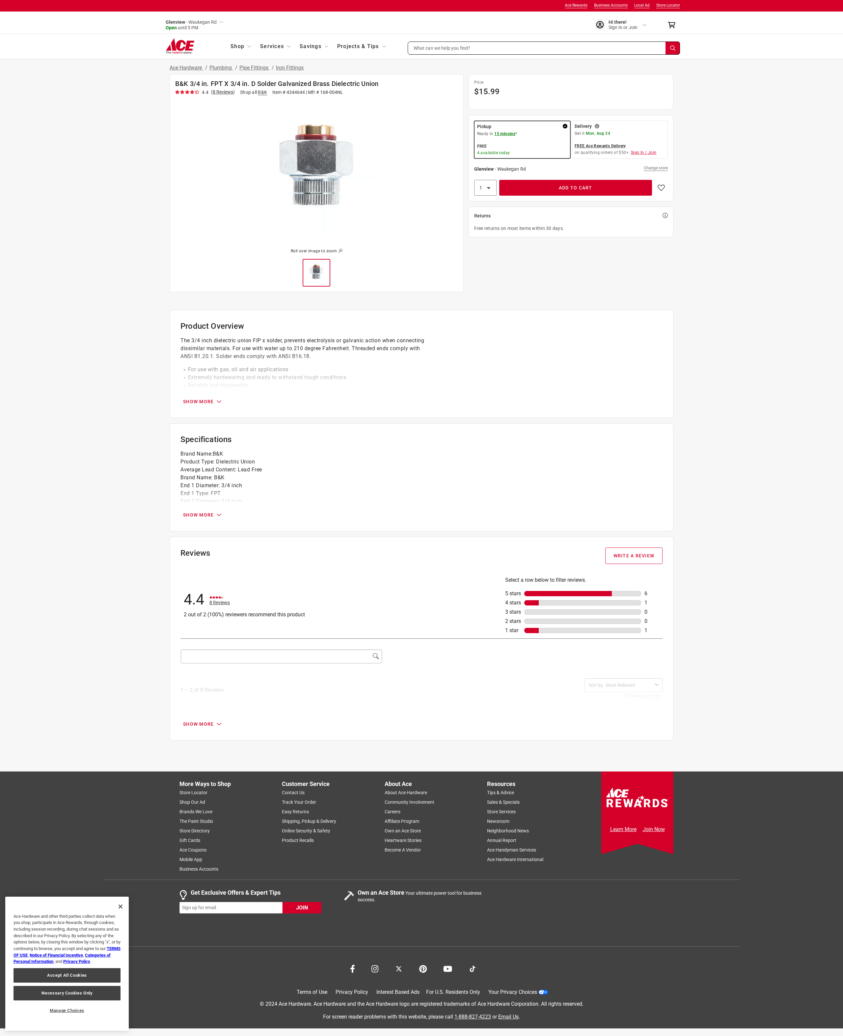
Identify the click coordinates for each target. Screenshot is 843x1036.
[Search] (673, 48)
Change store (656, 168)
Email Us (508, 1016)
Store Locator (668, 5)
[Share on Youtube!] (447, 968)
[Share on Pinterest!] (423, 968)
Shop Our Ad (192, 802)
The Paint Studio (196, 821)
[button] (544, 48)
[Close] (120, 906)
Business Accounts (611, 5)
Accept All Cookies (67, 975)
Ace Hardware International (515, 859)
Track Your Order (299, 802)
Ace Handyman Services (511, 850)
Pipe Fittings (254, 68)
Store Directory (194, 830)
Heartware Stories (403, 840)
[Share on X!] (399, 968)
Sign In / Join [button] (644, 152)
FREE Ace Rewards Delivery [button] (600, 146)
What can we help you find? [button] (442, 47)
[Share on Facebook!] (352, 968)
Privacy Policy (352, 992)
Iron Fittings (290, 68)
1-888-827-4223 (472, 1016)
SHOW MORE (198, 401)
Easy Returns (295, 811)
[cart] (673, 25)
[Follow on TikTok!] (472, 968)
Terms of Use (312, 992)
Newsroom (498, 821)
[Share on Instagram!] (374, 968)
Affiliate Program (402, 821)
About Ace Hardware (406, 792)
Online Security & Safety (306, 830)
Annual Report (501, 840)
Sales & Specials (503, 802)
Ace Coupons (192, 850)
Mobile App (190, 859)
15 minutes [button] (504, 133)
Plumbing (221, 68)
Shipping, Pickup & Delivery (309, 821)
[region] (67, 964)
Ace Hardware (186, 68)
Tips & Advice (500, 792)
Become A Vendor (403, 850)
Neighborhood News (508, 830)
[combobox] (629, 685)
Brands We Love (195, 811)
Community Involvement (409, 802)
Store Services (501, 811)
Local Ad (642, 5)
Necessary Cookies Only (66, 993)
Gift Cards (189, 840)
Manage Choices (67, 1010)
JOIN (302, 907)
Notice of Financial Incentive (56, 955)
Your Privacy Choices (512, 992)
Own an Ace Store (403, 830)
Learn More (623, 829)
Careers (392, 811)
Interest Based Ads (398, 992)
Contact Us (293, 792)
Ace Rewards (576, 5)
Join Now (654, 829)
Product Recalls (298, 840)
